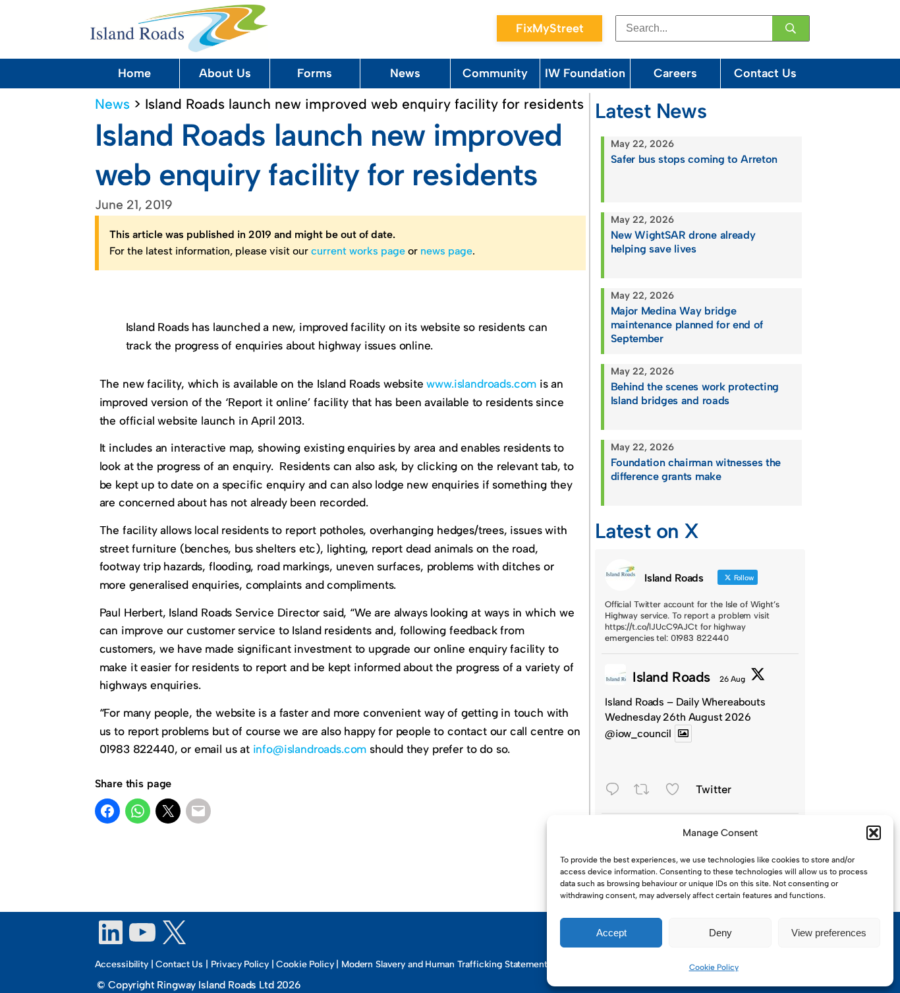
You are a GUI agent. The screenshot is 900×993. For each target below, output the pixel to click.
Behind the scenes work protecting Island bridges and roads (695, 393)
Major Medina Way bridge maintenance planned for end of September (687, 325)
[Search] (790, 28)
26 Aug (732, 679)
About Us (225, 73)
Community (495, 73)
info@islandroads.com (310, 749)
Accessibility (121, 964)
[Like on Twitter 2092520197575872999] (676, 790)
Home (134, 73)
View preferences (828, 932)
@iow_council (638, 733)
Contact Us (765, 73)
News (405, 73)
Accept (611, 932)
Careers (675, 73)
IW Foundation (585, 73)
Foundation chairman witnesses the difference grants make (696, 469)
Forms (314, 73)
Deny (720, 932)
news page (446, 251)
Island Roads (671, 677)
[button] (873, 832)
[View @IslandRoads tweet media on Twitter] (683, 733)
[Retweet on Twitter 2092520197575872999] (646, 790)
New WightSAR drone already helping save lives (683, 242)
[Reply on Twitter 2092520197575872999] (616, 790)
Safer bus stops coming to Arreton (694, 159)
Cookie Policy (714, 967)
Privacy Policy (240, 964)
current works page (358, 251)
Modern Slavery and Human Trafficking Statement (444, 964)
